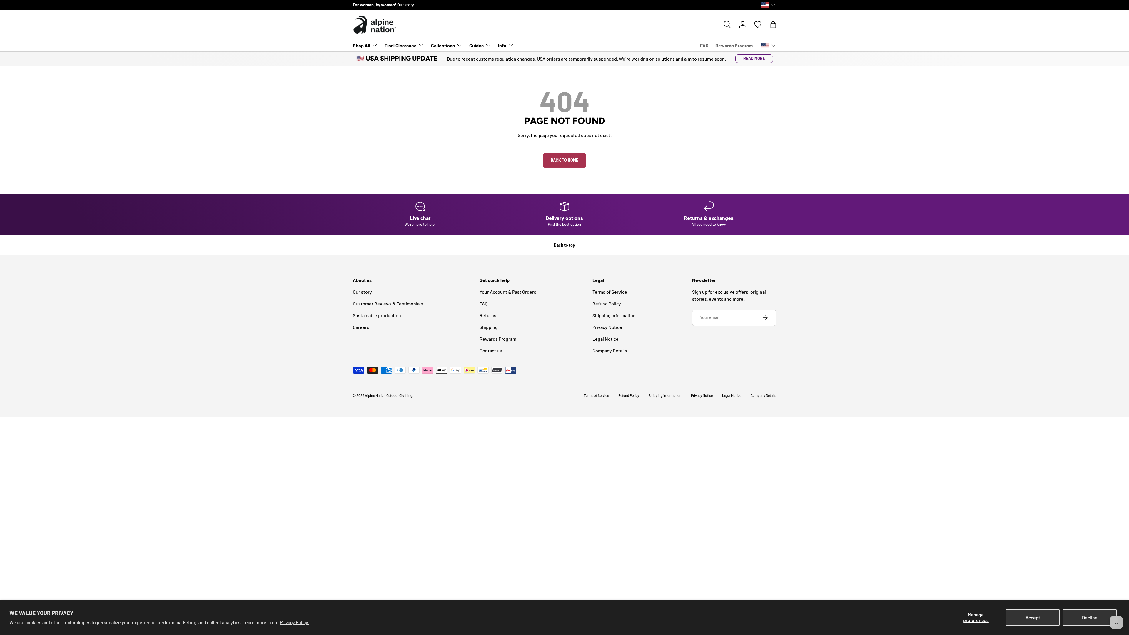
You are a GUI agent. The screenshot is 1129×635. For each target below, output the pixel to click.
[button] (773, 25)
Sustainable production (377, 315)
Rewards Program (734, 45)
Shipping (489, 327)
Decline (1090, 617)
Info (502, 45)
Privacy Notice (607, 327)
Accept (1033, 617)
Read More (754, 58)
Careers (361, 327)
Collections (443, 45)
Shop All (361, 45)
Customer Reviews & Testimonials (388, 303)
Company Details (609, 350)
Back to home (564, 160)
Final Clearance (401, 45)
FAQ (704, 45)
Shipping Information (614, 315)
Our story (405, 4)
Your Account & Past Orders (508, 292)
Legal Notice (605, 339)
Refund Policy (606, 303)
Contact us (491, 350)
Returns (488, 315)
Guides (476, 45)
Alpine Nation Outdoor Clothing (388, 395)
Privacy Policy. (294, 622)
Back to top (564, 245)
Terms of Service (609, 292)
